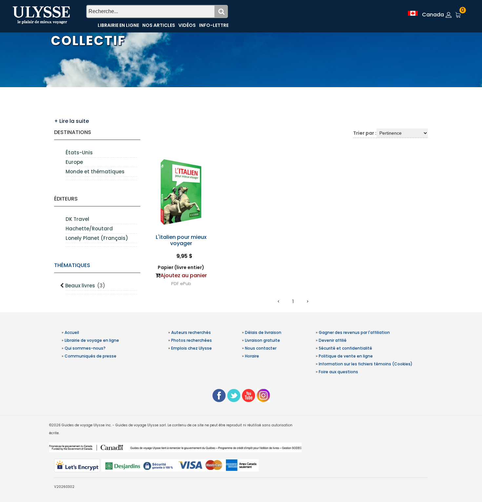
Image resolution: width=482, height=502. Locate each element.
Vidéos (187, 25)
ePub (185, 283)
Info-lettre (214, 25)
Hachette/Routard (89, 228)
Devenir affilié (333, 340)
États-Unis (79, 152)
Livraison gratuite (262, 340)
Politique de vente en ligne (346, 356)
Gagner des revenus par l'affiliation (354, 332)
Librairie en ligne (118, 25)
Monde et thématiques (95, 171)
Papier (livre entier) (181, 267)
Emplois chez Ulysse (191, 348)
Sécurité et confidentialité (345, 348)
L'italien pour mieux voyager (181, 240)
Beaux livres (85, 285)
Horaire (252, 356)
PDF (175, 283)
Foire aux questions (338, 372)
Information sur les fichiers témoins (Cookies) (365, 364)
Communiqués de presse (90, 356)
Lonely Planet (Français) (97, 238)
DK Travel (77, 219)
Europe (74, 162)
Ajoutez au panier (183, 275)
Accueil (72, 332)
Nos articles (158, 25)
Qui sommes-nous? (85, 348)
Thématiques (72, 265)
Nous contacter (260, 348)
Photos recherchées (191, 340)
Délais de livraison (263, 332)
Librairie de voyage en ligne (92, 340)
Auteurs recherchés (191, 332)
